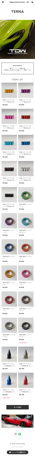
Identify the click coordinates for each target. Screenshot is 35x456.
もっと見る (17, 407)
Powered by (15, 446)
